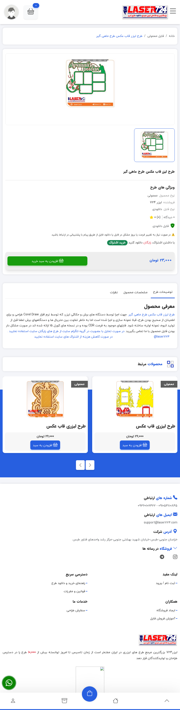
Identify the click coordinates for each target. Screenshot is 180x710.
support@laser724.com (160, 523)
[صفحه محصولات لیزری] (64, 702)
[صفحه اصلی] (115, 702)
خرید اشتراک (117, 243)
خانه (172, 36)
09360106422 (147, 506)
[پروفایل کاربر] (13, 702)
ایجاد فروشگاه (166, 610)
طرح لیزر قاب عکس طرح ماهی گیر (151, 315)
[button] (31, 12)
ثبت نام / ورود (165, 583)
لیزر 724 (156, 202)
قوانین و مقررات (74, 591)
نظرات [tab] (114, 292)
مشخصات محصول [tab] (135, 292)
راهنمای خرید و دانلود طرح (68, 583)
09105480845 (167, 506)
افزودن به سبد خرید (45, 261)
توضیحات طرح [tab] (163, 292)
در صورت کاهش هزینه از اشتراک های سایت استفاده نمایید (73, 337)
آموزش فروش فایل (162, 619)
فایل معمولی (155, 36)
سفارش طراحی (76, 610)
